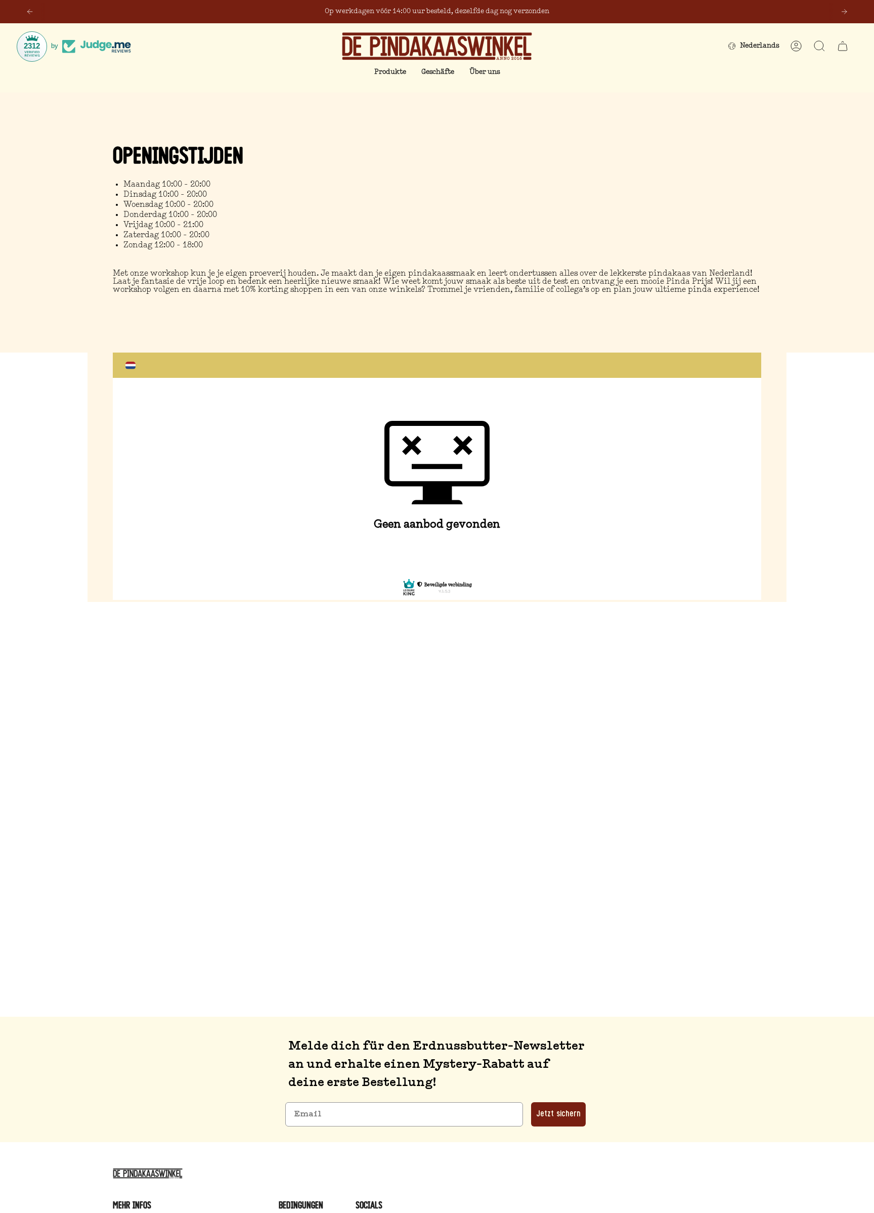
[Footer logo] (149, 1173)
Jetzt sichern (558, 1114)
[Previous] (29, 11)
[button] (390, 72)
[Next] (844, 11)
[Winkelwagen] (842, 46)
